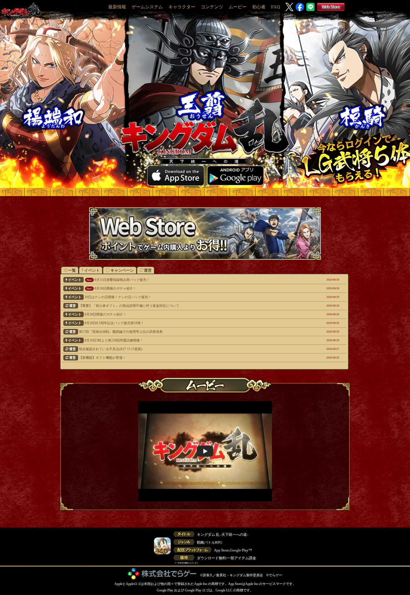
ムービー (238, 6)
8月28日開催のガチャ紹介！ (179, 314)
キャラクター (181, 6)
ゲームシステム (147, 6)
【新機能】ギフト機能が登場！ (179, 358)
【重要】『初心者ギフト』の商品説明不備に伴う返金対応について (179, 306)
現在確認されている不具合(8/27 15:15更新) (179, 349)
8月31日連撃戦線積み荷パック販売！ (179, 280)
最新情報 (117, 6)
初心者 (259, 6)
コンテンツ (212, 6)
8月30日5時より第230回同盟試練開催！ (179, 340)
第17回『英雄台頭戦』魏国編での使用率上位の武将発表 (179, 332)
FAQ (275, 6)
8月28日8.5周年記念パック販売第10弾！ (179, 323)
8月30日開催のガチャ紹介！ (179, 288)
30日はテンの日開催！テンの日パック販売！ (179, 297)
